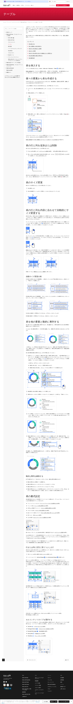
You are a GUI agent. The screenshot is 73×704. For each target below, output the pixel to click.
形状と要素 (65, 35)
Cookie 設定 (46, 701)
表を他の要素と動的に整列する (35, 55)
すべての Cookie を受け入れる (64, 701)
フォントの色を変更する (39, 505)
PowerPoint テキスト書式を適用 (36, 542)
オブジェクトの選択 (44, 151)
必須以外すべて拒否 (54, 701)
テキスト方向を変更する (40, 510)
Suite (29, 71)
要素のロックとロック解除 (39, 271)
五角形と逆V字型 (60, 81)
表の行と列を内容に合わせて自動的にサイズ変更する (40, 53)
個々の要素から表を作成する (35, 46)
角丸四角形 (53, 81)
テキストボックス (58, 29)
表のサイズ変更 (32, 51)
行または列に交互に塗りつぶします (48, 512)
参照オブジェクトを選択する (37, 587)
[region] (36, 701)
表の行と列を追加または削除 (35, 48)
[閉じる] (71, 701)
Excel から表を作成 (51, 72)
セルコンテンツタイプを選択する (37, 137)
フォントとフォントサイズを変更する (48, 503)
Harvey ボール (38, 633)
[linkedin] (4, 682)
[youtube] (6, 682)
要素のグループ (29, 250)
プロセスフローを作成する (45, 628)
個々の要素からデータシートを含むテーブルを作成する (47, 139)
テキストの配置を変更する (47, 508)
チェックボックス (38, 538)
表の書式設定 (32, 58)
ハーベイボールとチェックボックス (42, 81)
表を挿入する (32, 44)
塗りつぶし (35, 515)
